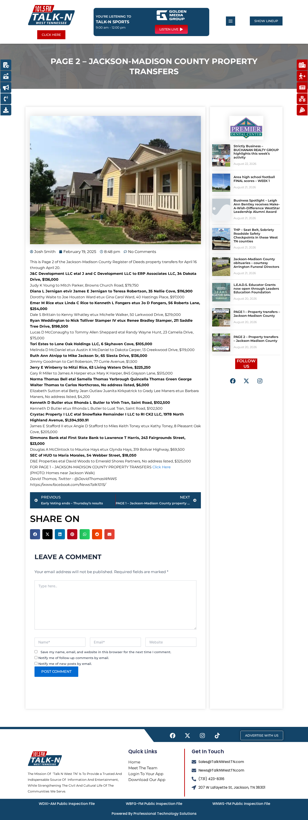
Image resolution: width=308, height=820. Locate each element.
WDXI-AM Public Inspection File (67, 803)
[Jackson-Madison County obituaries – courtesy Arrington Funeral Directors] (221, 266)
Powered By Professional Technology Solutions (154, 813)
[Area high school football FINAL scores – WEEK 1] (221, 183)
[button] (35, 534)
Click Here (161, 467)
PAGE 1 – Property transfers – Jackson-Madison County (257, 314)
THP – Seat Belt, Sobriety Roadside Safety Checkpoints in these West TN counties (256, 235)
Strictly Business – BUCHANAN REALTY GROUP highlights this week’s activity (256, 151)
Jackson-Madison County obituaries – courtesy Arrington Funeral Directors (256, 263)
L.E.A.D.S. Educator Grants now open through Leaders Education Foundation (256, 288)
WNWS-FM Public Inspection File (241, 803)
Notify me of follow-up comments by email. (73, 658)
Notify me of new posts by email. (65, 664)
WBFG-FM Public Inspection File (154, 803)
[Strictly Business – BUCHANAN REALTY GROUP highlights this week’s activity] (221, 155)
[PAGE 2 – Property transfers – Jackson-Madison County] (221, 342)
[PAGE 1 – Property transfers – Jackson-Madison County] (221, 317)
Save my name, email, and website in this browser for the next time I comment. (106, 652)
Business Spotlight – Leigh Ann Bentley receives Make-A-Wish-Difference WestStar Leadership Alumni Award (257, 206)
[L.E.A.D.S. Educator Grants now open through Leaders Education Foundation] (221, 292)
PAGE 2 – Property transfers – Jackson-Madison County (256, 339)
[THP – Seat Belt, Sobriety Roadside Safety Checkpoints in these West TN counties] (221, 239)
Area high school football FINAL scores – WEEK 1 (254, 179)
